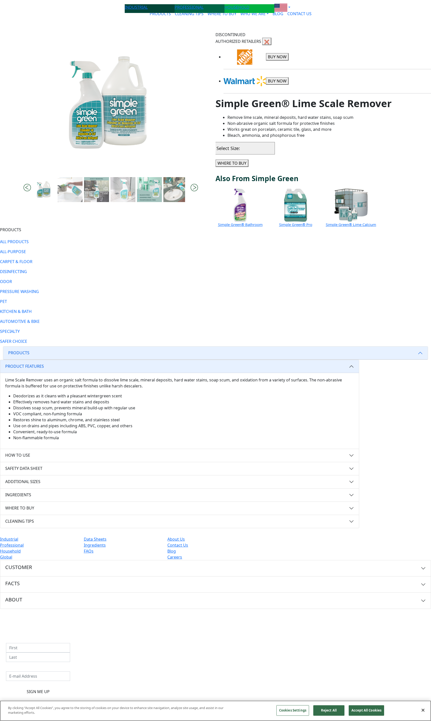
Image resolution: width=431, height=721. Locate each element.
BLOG (278, 13)
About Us (176, 539)
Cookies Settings (292, 710)
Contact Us (177, 545)
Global (6, 557)
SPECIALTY (10, 331)
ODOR (6, 281)
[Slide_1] (70, 189)
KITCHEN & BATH (16, 311)
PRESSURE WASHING (19, 291)
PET (3, 301)
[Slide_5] (175, 189)
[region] (215, 711)
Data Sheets (95, 539)
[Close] (423, 710)
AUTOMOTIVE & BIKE (20, 321)
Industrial (9, 539)
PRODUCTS (160, 13)
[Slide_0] (43, 189)
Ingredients (95, 545)
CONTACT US (299, 13)
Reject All (329, 710)
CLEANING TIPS (189, 13)
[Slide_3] (122, 189)
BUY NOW (277, 57)
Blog (171, 551)
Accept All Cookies (366, 710)
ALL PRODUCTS (14, 241)
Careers (174, 557)
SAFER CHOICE (13, 341)
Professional (12, 545)
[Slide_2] (96, 189)
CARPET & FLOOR (16, 261)
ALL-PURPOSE (13, 251)
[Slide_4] (149, 189)
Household (10, 551)
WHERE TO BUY (222, 13)
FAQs (89, 551)
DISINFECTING (13, 271)
